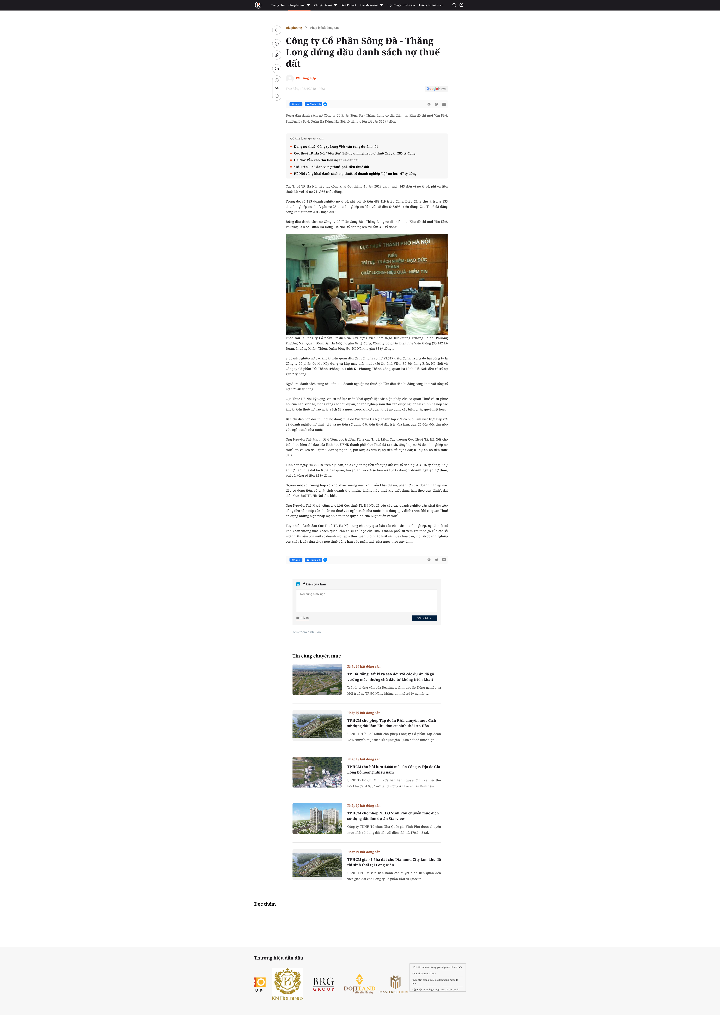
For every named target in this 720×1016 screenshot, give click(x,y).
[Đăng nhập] (461, 6)
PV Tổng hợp (306, 78)
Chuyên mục (296, 5)
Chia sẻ (296, 104)
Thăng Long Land (435, 989)
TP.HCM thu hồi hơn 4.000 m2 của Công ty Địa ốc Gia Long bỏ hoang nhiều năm (393, 769)
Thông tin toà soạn (431, 5)
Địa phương (294, 27)
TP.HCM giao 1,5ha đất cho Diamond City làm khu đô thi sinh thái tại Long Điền (394, 862)
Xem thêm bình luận (306, 632)
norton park (442, 979)
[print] (276, 68)
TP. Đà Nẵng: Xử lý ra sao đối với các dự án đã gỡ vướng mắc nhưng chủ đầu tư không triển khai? (390, 677)
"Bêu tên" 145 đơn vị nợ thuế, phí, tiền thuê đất (331, 167)
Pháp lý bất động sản (324, 27)
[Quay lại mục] (276, 30)
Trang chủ (278, 5)
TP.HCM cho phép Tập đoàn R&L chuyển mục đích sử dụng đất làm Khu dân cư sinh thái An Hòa (391, 723)
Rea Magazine (369, 5)
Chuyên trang (323, 5)
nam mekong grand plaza (436, 967)
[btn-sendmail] (444, 104)
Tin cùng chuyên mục (316, 656)
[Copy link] (276, 54)
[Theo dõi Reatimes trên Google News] (436, 89)
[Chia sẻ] (276, 43)
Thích (315, 104)
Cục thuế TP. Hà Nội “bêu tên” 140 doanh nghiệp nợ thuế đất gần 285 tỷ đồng (354, 153)
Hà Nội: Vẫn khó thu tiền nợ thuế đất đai (326, 160)
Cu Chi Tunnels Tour (424, 973)
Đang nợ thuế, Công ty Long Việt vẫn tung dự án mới (336, 146)
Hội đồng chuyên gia (401, 5)
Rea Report (348, 5)
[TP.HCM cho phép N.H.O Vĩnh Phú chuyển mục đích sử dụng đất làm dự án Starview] (317, 818)
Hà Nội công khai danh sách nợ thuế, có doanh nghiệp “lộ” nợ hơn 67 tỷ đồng (355, 173)
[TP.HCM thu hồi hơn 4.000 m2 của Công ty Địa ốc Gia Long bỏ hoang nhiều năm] (317, 772)
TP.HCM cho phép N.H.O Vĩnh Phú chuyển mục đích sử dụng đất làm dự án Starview (393, 816)
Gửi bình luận (424, 618)
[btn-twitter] (436, 104)
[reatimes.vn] (258, 5)
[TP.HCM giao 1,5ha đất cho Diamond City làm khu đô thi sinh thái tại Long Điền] (317, 864)
